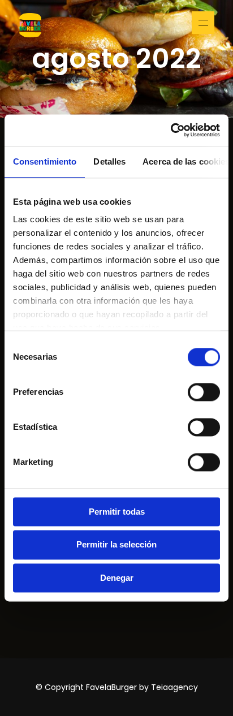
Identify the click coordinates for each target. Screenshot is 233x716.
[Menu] (203, 22)
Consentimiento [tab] (44, 161)
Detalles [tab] (109, 161)
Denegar (116, 578)
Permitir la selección (116, 545)
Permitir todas (117, 511)
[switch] (204, 392)
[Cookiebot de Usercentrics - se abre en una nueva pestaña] (170, 130)
